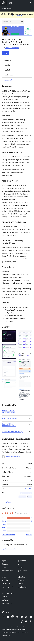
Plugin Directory (7, 8)
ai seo (22, 493)
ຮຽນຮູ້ (4, 577)
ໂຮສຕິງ (4, 567)
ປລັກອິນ (20, 567)
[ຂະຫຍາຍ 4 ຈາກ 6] (14, 381)
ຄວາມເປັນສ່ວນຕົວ (7, 571)
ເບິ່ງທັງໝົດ (29, 535)
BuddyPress (7, 603)
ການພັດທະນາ (8, 75)
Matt (4, 597)
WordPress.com (8, 593)
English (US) (28, 488)
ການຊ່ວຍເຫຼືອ (8, 80)
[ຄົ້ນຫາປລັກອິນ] (22, 22)
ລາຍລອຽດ (7, 60)
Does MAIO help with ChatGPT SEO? (9, 425)
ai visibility (28, 493)
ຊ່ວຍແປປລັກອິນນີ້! (17, 15)
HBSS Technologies (12, 48)
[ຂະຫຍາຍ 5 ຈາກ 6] (30, 333)
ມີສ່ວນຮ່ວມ (21, 577)
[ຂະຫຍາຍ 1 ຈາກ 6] (14, 333)
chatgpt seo (22, 496)
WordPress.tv (7, 587)
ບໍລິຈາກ (21, 584)
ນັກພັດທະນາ (6, 584)
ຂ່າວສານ (5, 564)
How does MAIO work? (10, 418)
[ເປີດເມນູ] (31, 3)
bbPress (6, 600)
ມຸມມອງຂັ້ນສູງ (6, 502)
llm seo (29, 496)
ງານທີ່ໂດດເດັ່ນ (22, 561)
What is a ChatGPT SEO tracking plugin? (9, 411)
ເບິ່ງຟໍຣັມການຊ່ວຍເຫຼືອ (9, 549)
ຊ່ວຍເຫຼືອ (5, 580)
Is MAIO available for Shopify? (12, 432)
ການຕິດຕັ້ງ (7, 70)
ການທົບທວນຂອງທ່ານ (8, 535)
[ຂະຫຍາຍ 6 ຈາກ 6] (30, 354)
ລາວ (7, 612)
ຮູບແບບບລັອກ (22, 571)
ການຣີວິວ (7, 65)
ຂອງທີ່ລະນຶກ (22, 587)
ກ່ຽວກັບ (4, 561)
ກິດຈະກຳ (21, 580)
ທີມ (19, 564)
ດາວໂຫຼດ (5, 53)
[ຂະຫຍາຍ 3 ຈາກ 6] (14, 363)
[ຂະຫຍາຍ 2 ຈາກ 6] (14, 346)
